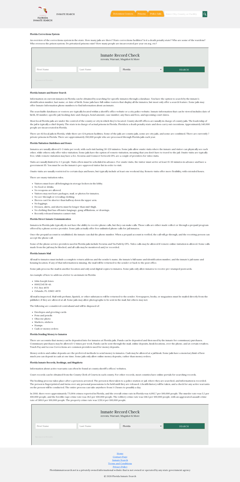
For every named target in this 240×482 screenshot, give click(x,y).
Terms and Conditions (120, 463)
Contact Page (120, 456)
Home (120, 453)
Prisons (142, 13)
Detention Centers (123, 13)
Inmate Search (120, 460)
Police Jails (155, 13)
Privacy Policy (120, 466)
